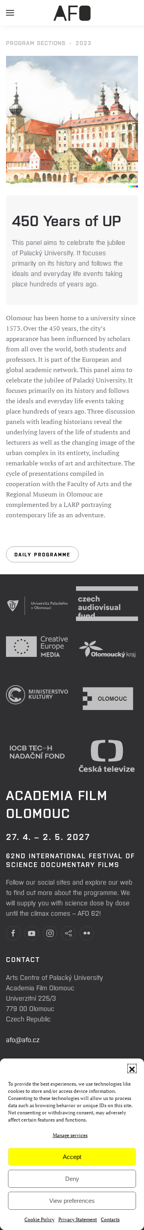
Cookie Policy (39, 1219)
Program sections (36, 42)
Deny (72, 1178)
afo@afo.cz (23, 1039)
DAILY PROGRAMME (42, 554)
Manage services (70, 1135)
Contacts (110, 1219)
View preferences (72, 1200)
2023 (84, 42)
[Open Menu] (10, 16)
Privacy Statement (77, 1219)
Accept (72, 1156)
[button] (132, 1068)
